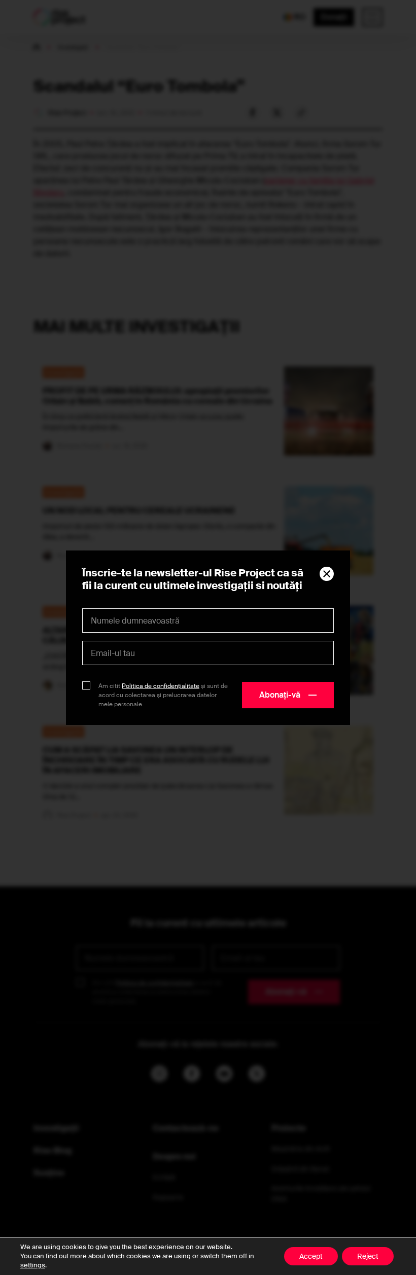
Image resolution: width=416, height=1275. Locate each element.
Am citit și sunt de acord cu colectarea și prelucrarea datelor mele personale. (163, 695)
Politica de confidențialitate (160, 686)
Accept (311, 1256)
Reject (367, 1256)
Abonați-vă (279, 695)
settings (32, 1265)
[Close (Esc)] (327, 574)
